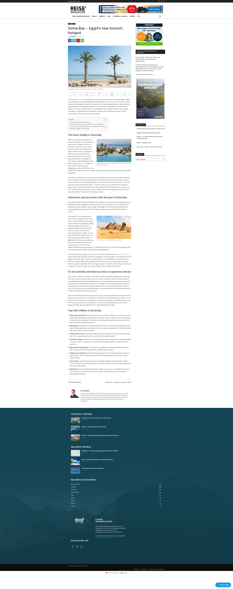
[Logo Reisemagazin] (83, 9)
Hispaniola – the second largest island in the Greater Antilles (99, 451)
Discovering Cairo (124, 254)
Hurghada (81, 99)
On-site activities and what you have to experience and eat (88, 126)
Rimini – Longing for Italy (144, 142)
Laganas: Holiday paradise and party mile (148, 133)
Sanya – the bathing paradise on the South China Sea (97, 459)
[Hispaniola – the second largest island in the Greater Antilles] (75, 453)
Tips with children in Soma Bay (79, 128)
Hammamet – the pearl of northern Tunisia (118, 382)
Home (69, 21)
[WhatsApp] (82, 40)
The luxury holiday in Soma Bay (79, 122)
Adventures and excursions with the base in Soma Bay (86, 124)
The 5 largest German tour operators (92, 468)
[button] (160, 16)
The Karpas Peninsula (74, 382)
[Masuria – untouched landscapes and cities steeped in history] (75, 438)
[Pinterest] (78, 40)
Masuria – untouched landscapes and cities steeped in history (149, 137)
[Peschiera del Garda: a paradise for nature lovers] (75, 420)
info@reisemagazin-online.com (104, 538)
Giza (106, 240)
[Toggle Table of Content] (104, 119)
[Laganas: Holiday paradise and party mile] (75, 429)
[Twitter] (164, 1)
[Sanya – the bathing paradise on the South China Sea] (75, 462)
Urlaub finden (223, 585)
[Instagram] (161, 1)
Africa (74, 21)
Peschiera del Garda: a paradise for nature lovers (151, 128)
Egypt (78, 21)
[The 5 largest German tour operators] (75, 470)
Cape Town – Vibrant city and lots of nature (149, 147)
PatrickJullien (73, 36)
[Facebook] (159, 1)
